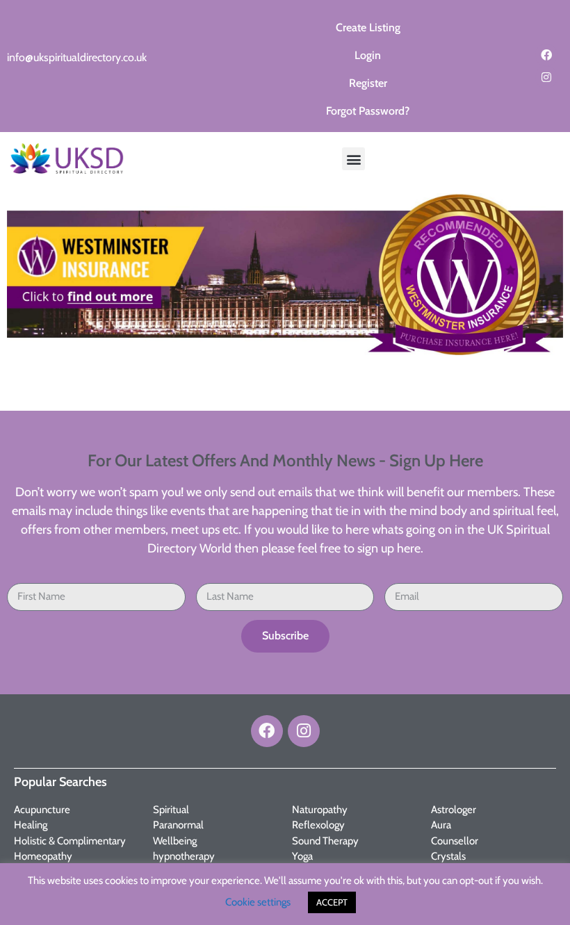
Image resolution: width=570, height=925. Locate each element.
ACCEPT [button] (332, 902)
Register (368, 83)
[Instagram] (546, 77)
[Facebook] (546, 55)
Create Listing (368, 27)
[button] (353, 158)
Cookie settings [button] (258, 902)
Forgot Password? (367, 110)
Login (368, 55)
